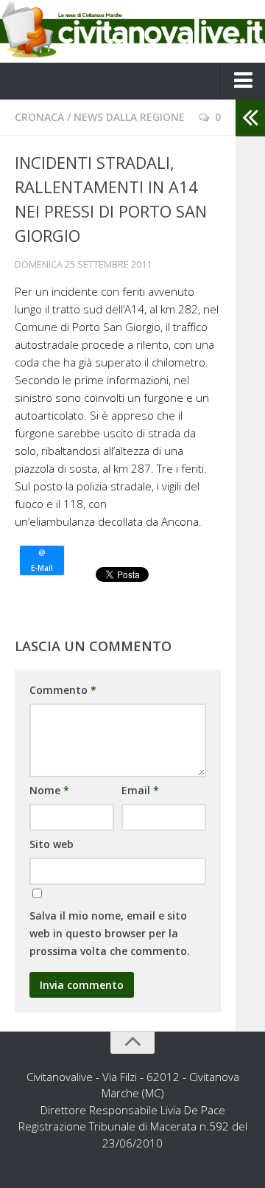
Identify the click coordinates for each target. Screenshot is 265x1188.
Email (140, 790)
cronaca (39, 117)
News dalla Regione (129, 117)
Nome (49, 790)
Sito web (51, 844)
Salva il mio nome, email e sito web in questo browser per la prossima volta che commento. (109, 933)
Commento (62, 690)
